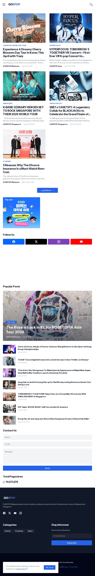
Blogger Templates (70, 567)
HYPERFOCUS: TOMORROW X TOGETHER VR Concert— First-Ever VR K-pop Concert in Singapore (70, 53)
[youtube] (81, 242)
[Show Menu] (4, 4)
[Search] (91, 4)
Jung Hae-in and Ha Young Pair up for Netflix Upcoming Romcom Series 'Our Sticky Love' (54, 383)
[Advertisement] (21, 264)
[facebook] (13, 242)
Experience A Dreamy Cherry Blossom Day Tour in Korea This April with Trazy (23, 53)
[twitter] (36, 242)
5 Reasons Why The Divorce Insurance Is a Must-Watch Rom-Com (24, 169)
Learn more (20, 569)
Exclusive (19, 531)
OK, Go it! (49, 567)
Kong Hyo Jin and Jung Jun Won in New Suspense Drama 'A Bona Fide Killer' (54, 419)
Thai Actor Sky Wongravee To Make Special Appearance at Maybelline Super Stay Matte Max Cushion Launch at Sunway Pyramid (54, 371)
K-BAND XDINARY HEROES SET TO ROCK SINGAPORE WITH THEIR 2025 (23, 111)
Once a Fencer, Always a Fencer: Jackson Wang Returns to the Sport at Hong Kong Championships (54, 347)
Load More (46, 190)
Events (8, 531)
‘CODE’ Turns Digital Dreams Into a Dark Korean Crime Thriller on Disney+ (53, 359)
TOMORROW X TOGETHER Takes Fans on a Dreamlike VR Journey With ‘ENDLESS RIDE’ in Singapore (52, 395)
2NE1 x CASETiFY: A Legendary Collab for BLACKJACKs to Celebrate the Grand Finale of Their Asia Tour (69, 111)
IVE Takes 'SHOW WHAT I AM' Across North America (43, 407)
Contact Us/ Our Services (63, 562)
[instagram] (59, 242)
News (30, 531)
